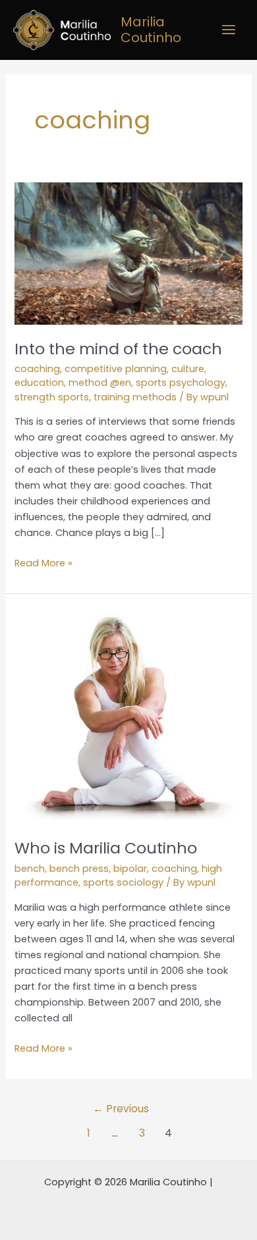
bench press (79, 868)
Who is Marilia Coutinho (105, 848)
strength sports (51, 397)
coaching (37, 368)
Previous (121, 1109)
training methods (135, 397)
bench (29, 868)
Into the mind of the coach (118, 349)
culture (187, 368)
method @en (100, 382)
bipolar (130, 868)
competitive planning (116, 368)
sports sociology (123, 882)
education (39, 382)
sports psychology (180, 382)
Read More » (43, 562)
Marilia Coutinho (151, 30)
